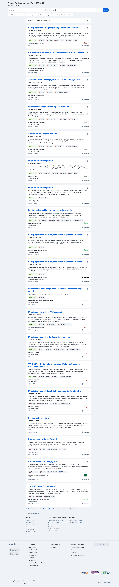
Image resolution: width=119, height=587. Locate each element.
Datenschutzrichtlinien (29, 581)
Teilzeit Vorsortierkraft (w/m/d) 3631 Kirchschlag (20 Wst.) (54, 80)
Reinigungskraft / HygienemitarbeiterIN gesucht (50, 210)
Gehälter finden (75, 552)
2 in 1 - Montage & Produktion (41, 486)
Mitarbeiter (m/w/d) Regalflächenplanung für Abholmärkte (54, 391)
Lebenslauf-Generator (77, 555)
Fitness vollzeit (30, 533)
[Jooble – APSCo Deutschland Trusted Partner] (84, 573)
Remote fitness (30, 520)
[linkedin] (107, 544)
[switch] (88, 20)
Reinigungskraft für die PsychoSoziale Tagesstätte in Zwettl (55, 235)
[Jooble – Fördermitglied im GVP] (106, 573)
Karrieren (31, 557)
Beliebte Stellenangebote (75, 520)
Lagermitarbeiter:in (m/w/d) (41, 160)
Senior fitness (30, 536)
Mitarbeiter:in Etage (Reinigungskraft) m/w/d (48, 107)
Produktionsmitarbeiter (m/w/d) (42, 439)
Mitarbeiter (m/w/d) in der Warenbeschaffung (49, 337)
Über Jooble (32, 547)
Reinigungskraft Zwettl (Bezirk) (56, 520)
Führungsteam (33, 552)
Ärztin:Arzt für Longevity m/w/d (42, 133)
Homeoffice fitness (31, 531)
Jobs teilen (53, 547)
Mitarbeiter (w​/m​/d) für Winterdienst (45, 312)
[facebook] (96, 544)
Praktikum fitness (30, 522)
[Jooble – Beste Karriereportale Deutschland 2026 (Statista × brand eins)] (95, 573)
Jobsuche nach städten (75, 522)
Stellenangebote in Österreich (37, 563)
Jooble (108, 582)
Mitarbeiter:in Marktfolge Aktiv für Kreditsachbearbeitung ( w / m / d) (56, 289)
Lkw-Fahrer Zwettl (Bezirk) (54, 526)
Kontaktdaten (32, 555)
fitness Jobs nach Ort (35, 565)
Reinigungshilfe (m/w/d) (39, 418)
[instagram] (100, 544)
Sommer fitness (30, 524)
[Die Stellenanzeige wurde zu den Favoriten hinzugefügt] (87, 28)
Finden (105, 10)
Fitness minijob (30, 529)
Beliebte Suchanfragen (33, 513)
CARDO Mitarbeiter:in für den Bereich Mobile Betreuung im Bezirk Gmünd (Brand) (54, 365)
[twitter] (103, 544)
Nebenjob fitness (30, 527)
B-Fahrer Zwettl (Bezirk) (54, 531)
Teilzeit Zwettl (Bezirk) (53, 528)
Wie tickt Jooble (33, 550)
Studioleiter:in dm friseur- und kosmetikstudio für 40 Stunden (56, 53)
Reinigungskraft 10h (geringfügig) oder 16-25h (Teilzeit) (53, 28)
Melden (86, 46)
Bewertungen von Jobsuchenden (80, 550)
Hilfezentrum (32, 560)
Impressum (27, 583)
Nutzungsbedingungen (15, 581)
